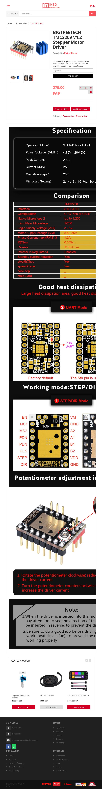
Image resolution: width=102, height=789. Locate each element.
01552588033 (16, 734)
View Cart (59, 731)
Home (9, 23)
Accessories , (69, 116)
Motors (58, 767)
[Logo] (51, 5)
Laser (58, 763)
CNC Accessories (62, 759)
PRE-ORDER (73, 76)
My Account (60, 728)
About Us (12, 759)
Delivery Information (17, 763)
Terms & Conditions (16, 767)
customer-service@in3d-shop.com (24, 740)
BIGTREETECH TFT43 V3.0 (78, 695)
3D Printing (60, 743)
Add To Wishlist (62, 109)
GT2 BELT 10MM (47, 695)
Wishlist (59, 735)
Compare (59, 739)
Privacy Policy (14, 770)
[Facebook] (8, 746)
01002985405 (16, 728)
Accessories (21, 23)
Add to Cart (24, 707)
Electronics (81, 116)
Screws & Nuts (61, 770)
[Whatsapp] (14, 746)
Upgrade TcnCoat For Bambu (20, 696)
